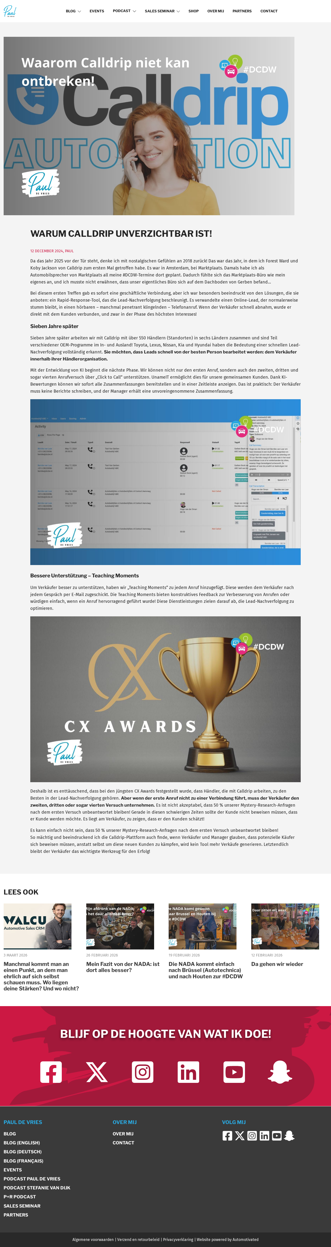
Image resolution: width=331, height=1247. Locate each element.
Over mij (215, 11)
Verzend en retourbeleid (138, 1239)
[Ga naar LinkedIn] (188, 1072)
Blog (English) (22, 1142)
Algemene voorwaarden (93, 1239)
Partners (242, 11)
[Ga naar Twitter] (97, 1072)
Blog (71, 11)
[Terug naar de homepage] (10, 11)
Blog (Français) (23, 1160)
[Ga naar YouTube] (234, 1072)
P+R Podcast (20, 1196)
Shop (194, 11)
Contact (269, 11)
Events (97, 11)
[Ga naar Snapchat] (280, 1072)
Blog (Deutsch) (23, 1151)
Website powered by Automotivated (228, 1239)
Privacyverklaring (178, 1239)
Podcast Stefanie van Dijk (37, 1187)
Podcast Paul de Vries (32, 1178)
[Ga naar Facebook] (51, 1072)
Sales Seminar (159, 11)
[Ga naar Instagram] (142, 1072)
